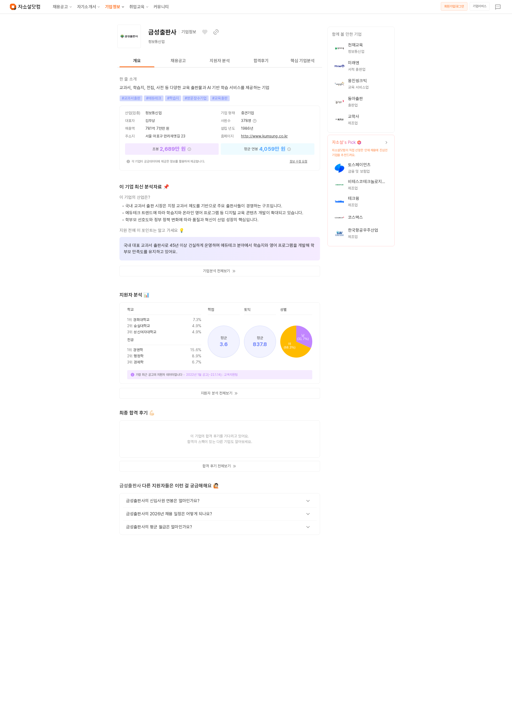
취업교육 (137, 6)
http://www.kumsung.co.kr (264, 136)
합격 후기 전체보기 (216, 466)
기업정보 (112, 6)
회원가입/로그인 (454, 6)
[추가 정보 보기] (254, 121)
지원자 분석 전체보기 (216, 393)
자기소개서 (86, 6)
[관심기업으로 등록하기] (204, 32)
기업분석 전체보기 (216, 271)
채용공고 (60, 6)
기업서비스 (479, 6)
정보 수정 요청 (298, 161)
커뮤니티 (161, 6)
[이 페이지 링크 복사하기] (216, 32)
